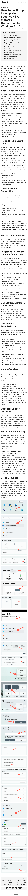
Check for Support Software (12, 54)
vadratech (16, 893)
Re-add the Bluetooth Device (12, 37)
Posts (6, 7)
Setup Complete (9, 58)
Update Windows (9, 52)
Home (3, 2)
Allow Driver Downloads (11, 35)
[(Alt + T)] (7, 2)
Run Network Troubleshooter (12, 50)
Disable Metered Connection (12, 39)
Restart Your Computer (11, 41)
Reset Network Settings (11, 56)
